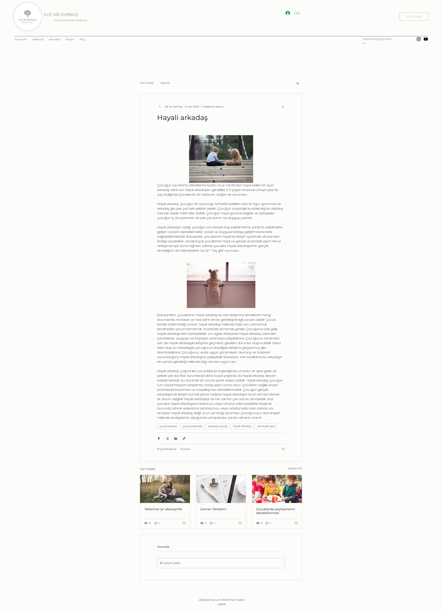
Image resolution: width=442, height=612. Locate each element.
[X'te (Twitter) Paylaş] (167, 438)
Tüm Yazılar (147, 83)
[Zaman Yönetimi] (221, 489)
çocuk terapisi (168, 426)
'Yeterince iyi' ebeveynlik (163, 509)
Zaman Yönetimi (213, 509)
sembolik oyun (266, 426)
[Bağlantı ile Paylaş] (184, 438)
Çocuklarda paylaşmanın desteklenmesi (275, 511)
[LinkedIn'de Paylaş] (175, 438)
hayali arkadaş (242, 426)
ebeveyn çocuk (217, 426)
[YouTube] (425, 39)
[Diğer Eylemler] (283, 107)
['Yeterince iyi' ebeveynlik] (165, 489)
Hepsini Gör (295, 468)
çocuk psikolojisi (192, 426)
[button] (297, 83)
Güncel (165, 83)
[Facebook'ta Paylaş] (158, 438)
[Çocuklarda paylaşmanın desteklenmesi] (277, 489)
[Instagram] (418, 39)
